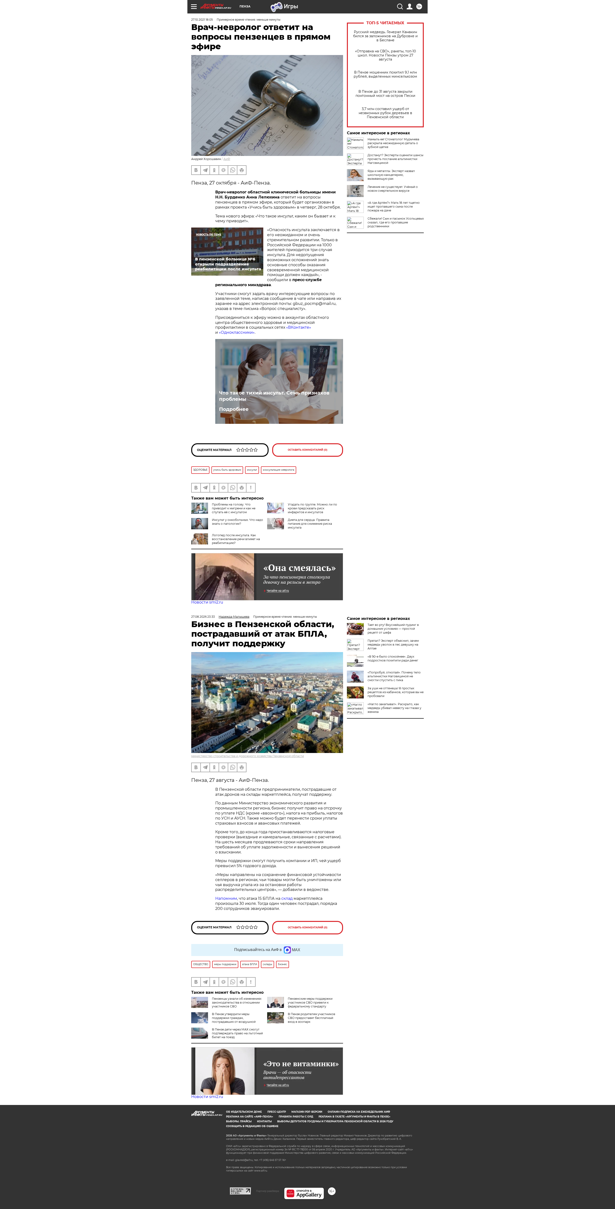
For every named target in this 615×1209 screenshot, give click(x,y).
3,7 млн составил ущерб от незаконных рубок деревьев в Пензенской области (385, 113)
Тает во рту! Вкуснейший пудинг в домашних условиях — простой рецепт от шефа (393, 628)
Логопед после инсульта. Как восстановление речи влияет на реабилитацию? (236, 539)
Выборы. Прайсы (239, 1121)
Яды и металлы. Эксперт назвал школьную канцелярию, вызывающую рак (391, 174)
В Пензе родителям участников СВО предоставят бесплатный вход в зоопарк (311, 1018)
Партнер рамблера (267, 1191)
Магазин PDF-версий (306, 1111)
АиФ (226, 159)
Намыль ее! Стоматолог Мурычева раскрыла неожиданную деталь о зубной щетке (393, 143)
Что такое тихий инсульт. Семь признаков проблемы (274, 396)
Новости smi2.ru (207, 602)
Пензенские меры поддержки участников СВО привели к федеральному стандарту (310, 1002)
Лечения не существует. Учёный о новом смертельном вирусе (393, 188)
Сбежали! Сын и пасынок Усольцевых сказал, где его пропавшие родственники (396, 222)
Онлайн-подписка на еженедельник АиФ (359, 1111)
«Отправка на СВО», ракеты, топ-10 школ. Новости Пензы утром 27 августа (385, 55)
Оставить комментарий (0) (307, 449)
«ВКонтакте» (298, 327)
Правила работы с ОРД (296, 1116)
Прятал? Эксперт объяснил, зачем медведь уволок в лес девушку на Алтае (393, 644)
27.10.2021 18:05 (202, 19)
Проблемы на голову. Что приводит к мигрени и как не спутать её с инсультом (233, 508)
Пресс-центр (276, 1111)
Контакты (264, 1121)
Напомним (226, 898)
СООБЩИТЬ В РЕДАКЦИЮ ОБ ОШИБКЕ (252, 1126)
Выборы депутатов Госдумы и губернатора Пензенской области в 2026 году (335, 1121)
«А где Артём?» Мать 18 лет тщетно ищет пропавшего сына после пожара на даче (394, 206)
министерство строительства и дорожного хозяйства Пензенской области (247, 756)
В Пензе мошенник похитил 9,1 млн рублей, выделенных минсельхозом (385, 74)
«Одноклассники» (237, 332)
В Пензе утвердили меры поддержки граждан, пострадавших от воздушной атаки (223, 1019)
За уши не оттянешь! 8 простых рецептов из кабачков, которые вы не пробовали (396, 692)
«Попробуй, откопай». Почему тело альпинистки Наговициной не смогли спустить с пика (394, 676)
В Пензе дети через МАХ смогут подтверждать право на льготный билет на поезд (237, 1033)
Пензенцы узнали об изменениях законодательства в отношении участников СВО (236, 1002)
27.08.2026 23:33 (203, 616)
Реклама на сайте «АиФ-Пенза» (249, 1116)
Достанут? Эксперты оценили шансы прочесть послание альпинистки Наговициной (395, 159)
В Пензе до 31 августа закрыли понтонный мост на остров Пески (385, 94)
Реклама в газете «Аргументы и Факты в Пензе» (354, 1116)
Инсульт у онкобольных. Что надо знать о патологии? (237, 521)
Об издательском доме (244, 1111)
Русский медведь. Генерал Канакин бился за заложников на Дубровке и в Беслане (385, 36)
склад (287, 898)
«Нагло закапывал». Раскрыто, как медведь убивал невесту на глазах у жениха (394, 708)
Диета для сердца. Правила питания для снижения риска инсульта (310, 523)
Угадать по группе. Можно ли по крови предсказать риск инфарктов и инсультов (312, 508)
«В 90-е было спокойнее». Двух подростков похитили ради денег (393, 658)
